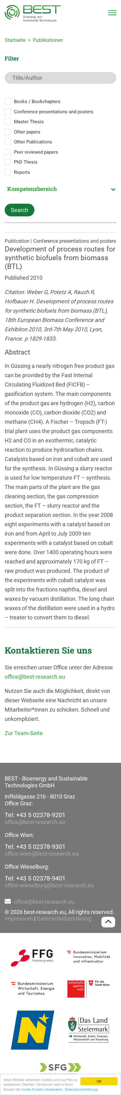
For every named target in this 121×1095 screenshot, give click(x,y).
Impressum (19, 918)
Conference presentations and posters (53, 112)
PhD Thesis (26, 162)
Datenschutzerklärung (64, 918)
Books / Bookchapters (37, 101)
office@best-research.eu (35, 676)
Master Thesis (29, 121)
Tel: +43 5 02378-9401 (35, 878)
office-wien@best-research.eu (41, 853)
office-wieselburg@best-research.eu (49, 885)
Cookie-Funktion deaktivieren (42, 1089)
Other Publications (33, 142)
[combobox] (60, 188)
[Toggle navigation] (112, 12)
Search (19, 210)
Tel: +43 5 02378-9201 (35, 815)
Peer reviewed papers (36, 152)
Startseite (15, 40)
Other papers (27, 132)
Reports (22, 172)
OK (99, 1081)
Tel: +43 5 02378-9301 (35, 846)
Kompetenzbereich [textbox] (32, 188)
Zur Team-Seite (24, 733)
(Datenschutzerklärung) (81, 1089)
